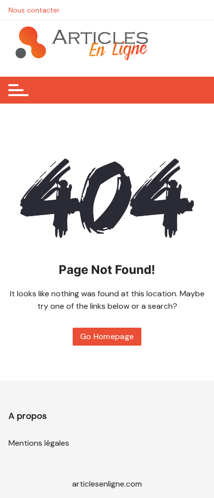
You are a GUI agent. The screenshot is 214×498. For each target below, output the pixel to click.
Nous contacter (34, 9)
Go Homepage (107, 336)
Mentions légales (38, 443)
